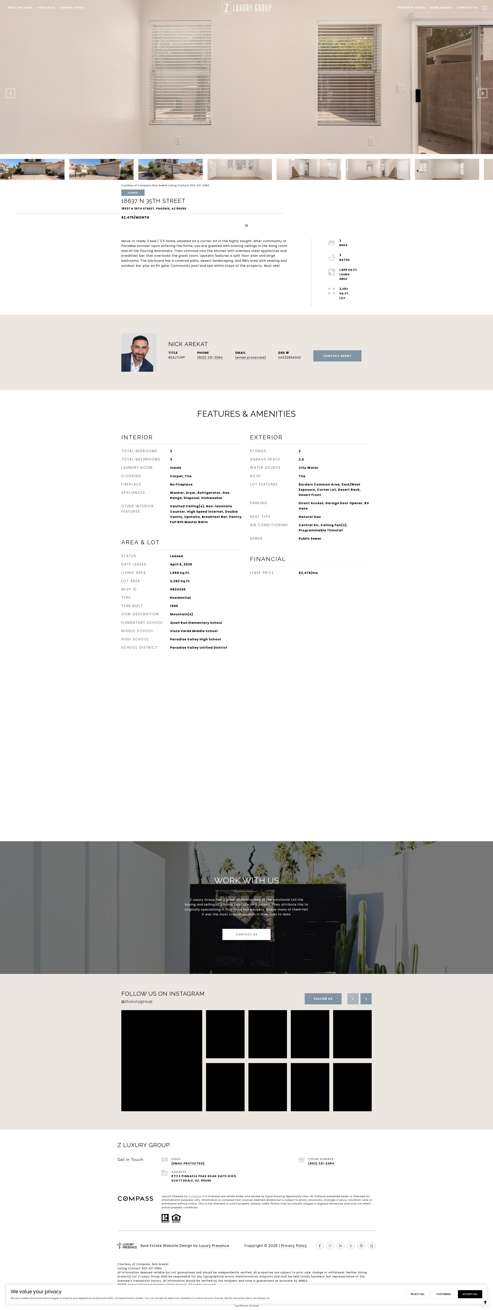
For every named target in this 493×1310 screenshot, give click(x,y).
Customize (443, 1294)
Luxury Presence (214, 1245)
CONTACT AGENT (337, 356)
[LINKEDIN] (340, 1246)
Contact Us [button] (246, 934)
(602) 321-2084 (210, 357)
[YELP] (351, 1246)
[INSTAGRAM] (330, 1246)
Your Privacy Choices (246, 1305)
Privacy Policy (294, 1245)
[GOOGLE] (361, 1246)
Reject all (417, 1294)
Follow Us (323, 999)
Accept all (470, 1294)
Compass (195, 1196)
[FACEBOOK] (320, 1246)
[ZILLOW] (372, 1246)
